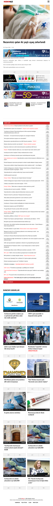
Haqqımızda (17, 502)
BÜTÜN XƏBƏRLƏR (9, 282)
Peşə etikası (24, 502)
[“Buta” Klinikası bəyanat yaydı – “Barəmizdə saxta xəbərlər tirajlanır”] (38, 367)
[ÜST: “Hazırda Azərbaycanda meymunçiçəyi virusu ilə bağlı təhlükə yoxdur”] (38, 466)
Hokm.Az (23, 498)
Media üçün (35, 502)
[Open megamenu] (48, 1)
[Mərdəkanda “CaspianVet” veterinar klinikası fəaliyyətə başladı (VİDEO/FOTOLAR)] (38, 334)
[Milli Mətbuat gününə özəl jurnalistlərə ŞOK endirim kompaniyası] (14, 367)
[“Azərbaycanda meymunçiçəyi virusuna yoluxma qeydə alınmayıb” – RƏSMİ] (14, 433)
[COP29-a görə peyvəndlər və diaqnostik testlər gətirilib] (38, 301)
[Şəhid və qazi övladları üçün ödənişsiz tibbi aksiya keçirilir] (14, 334)
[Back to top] (49, 502)
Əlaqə (30, 502)
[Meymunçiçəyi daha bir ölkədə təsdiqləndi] (38, 400)
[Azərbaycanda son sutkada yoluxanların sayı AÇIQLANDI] (38, 433)
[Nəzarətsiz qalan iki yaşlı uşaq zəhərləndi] (26, 22)
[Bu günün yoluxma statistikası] (14, 400)
